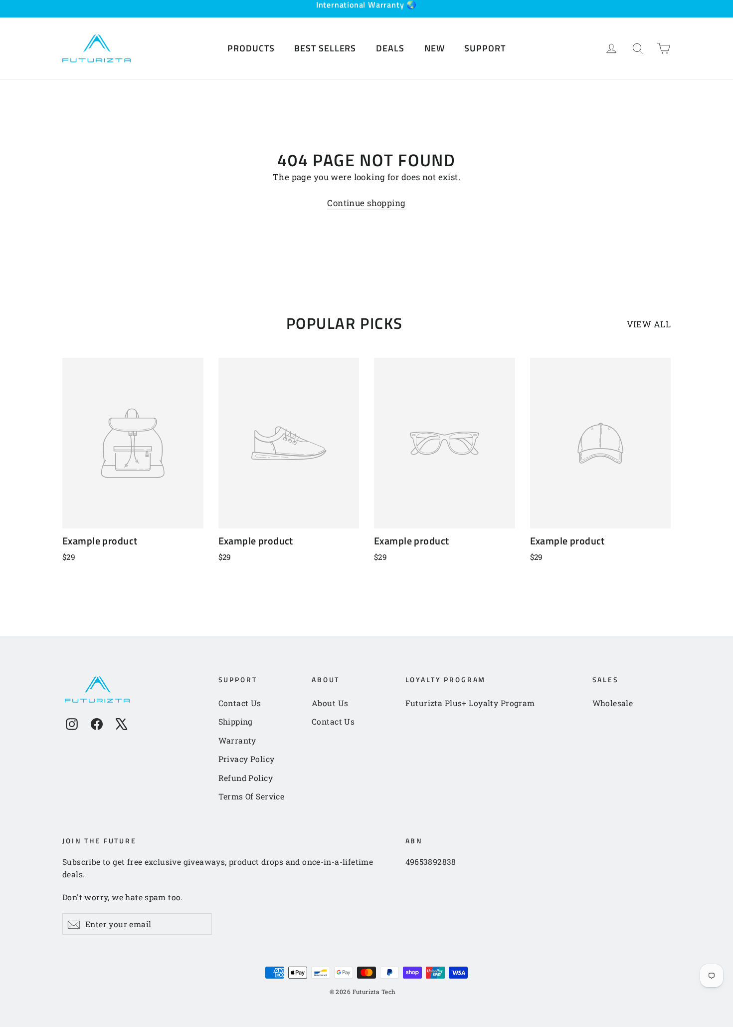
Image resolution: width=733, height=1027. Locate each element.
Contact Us (239, 703)
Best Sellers (325, 48)
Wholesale (612, 703)
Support (484, 48)
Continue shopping (366, 203)
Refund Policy (245, 777)
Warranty (237, 740)
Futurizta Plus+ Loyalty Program (470, 703)
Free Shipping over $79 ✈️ (366, 12)
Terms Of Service (251, 796)
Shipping (235, 721)
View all (649, 324)
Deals (390, 48)
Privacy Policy (246, 759)
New (434, 48)
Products (250, 48)
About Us (330, 703)
